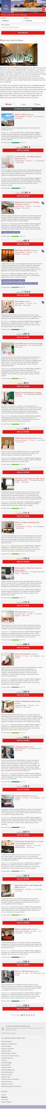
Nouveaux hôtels (6, 1067)
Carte (23, 104)
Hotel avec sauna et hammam (10, 1079)
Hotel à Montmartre (7, 1072)
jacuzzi (28, 97)
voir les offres (23, 150)
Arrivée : (3, 18)
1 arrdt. (29, 303)
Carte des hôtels (6, 1046)
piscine (35, 97)
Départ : (26, 18)
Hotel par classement (7, 1048)
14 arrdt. (28, 889)
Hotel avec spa (5, 1077)
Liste (9, 104)
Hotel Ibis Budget (6, 1063)
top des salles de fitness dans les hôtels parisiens (21, 94)
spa (9, 97)
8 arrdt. (29, 116)
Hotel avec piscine (6, 1082)
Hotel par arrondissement (9, 1044)
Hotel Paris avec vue (7, 1084)
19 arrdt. (32, 440)
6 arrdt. (33, 931)
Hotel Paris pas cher (7, 1058)
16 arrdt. (29, 206)
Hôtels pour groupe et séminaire (11, 1086)
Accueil (3, 1095)
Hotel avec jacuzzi (6, 1074)
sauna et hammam (18, 97)
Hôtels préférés (6, 1065)
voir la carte (18, 118)
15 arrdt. (31, 705)
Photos (37, 104)
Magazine (4, 1097)
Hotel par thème (6, 1051)
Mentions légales (6, 1102)
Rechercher (23, 33)
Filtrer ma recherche (23, 109)
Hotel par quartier (6, 1041)
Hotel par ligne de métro (8, 1053)
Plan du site (4, 1099)
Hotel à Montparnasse (8, 1070)
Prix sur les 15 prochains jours (10, 1056)
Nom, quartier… (6, 25)
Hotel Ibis (4, 1060)
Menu (40, 9)
